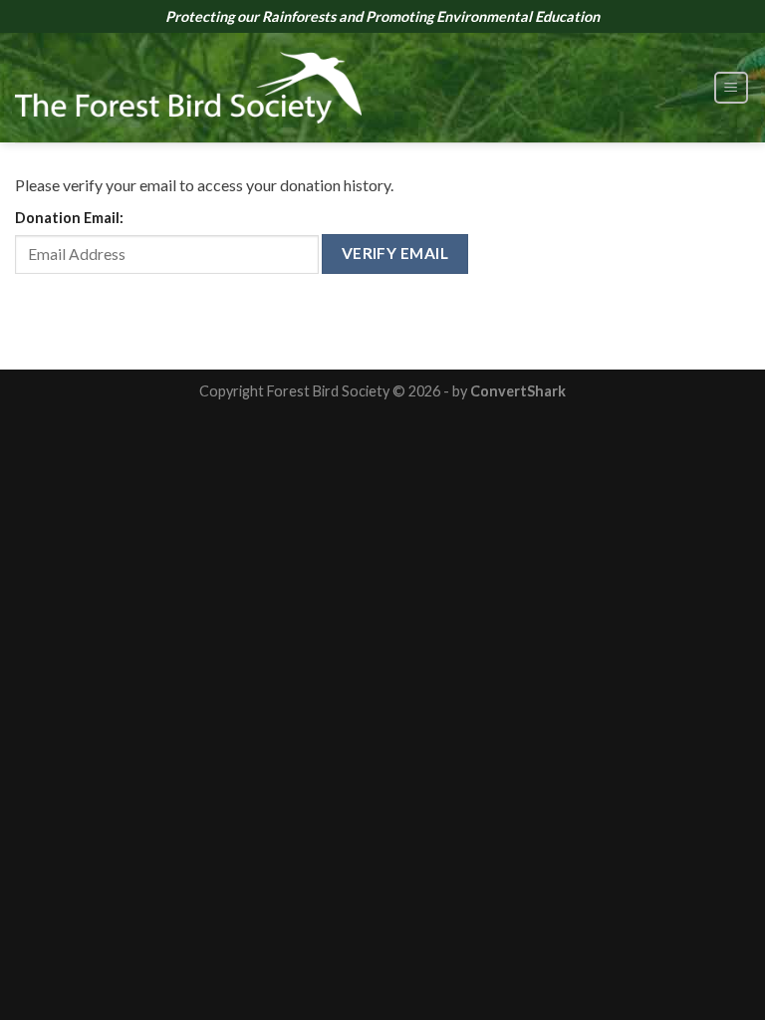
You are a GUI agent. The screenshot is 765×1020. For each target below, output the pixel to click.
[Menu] (731, 88)
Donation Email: (69, 217)
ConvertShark (518, 390)
